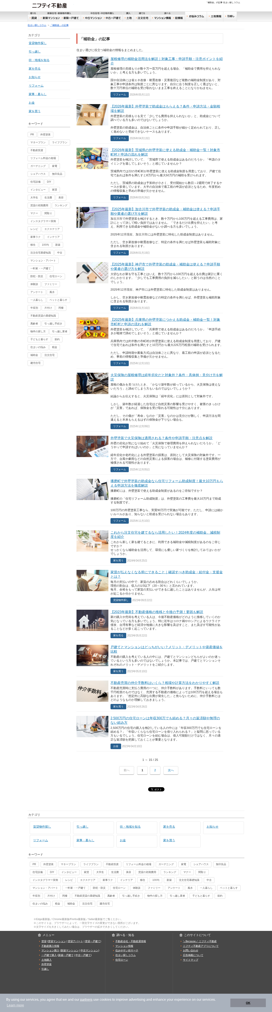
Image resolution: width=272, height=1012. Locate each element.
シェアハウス (38, 173)
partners (86, 999)
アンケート (36, 292)
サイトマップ (190, 959)
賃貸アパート (75, 941)
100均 (45, 244)
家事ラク (35, 236)
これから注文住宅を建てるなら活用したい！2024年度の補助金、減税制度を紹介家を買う (149, 546)
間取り (48, 213)
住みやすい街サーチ (179, 18)
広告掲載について (193, 955)
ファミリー (50, 284)
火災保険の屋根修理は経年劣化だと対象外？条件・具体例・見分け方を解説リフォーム (149, 399)
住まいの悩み (38, 347)
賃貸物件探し (38, 43)
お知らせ (35, 77)
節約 (57, 339)
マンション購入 (50, 950)
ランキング (61, 205)
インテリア (53, 236)
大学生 (34, 197)
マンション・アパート (43, 260)
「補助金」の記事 (59, 25)
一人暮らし (36, 299)
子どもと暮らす (39, 339)
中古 (59, 252)
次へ (171, 770)
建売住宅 (35, 362)
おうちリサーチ (161, 18)
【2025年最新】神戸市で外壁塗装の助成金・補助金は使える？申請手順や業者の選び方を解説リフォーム (149, 285)
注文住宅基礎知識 (40, 252)
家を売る (35, 68)
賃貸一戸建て (92, 941)
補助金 (34, 355)
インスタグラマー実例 (43, 221)
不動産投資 (36, 150)
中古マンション (92, 18)
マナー (34, 213)
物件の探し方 (38, 331)
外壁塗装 (45, 134)
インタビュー (38, 189)
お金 (32, 102)
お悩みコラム (196, 17)
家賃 (54, 189)
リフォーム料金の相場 (43, 158)
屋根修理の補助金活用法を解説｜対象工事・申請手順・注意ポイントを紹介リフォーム (149, 76)
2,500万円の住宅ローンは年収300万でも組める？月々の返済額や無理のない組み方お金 (149, 731)
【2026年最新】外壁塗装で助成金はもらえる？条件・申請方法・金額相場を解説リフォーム (149, 121)
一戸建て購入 (49, 955)
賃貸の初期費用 (39, 205)
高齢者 (34, 323)
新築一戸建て (71, 18)
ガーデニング (38, 166)
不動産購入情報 (50, 946)
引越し (230, 17)
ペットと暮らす (58, 299)
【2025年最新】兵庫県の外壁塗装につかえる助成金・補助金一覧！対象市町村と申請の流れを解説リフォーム (149, 340)
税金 (54, 347)
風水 (52, 292)
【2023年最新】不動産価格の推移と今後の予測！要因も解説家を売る (149, 623)
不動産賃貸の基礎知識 (43, 315)
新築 (57, 244)
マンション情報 (124, 946)
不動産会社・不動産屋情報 (130, 941)
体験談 (34, 284)
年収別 (34, 307)
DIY (49, 181)
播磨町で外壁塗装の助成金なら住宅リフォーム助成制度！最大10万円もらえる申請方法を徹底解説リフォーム (149, 500)
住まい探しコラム (37, 25)
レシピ (34, 229)
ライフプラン (59, 142)
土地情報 (215, 17)
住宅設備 (35, 181)
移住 (32, 244)
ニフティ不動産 (52, 5)
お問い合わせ (190, 950)
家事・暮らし (38, 94)
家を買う (35, 111)
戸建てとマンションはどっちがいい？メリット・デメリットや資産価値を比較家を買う (149, 658)
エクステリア (52, 229)
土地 (128, 18)
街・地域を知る (39, 60)
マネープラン (38, 142)
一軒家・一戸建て (40, 268)
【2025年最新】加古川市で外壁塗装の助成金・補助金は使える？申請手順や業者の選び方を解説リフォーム (149, 230)
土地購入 (46, 959)
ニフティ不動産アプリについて (201, 946)
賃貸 (33, 18)
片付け (48, 307)
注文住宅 (142, 18)
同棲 (61, 307)
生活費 (48, 197)
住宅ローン (56, 276)
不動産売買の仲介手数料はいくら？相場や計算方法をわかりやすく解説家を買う (149, 693)
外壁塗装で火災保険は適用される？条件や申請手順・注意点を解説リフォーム (149, 452)
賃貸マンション (57, 941)
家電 (54, 166)
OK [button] (248, 1003)
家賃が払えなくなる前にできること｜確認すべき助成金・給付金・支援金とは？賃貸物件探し (149, 585)
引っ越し (35, 51)
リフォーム (36, 85)
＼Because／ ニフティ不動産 (200, 941)
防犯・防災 (36, 276)
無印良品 (57, 173)
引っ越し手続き (53, 323)
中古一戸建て (113, 18)
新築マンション (50, 18)
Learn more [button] (15, 1005)
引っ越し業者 (59, 331)
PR (32, 134)
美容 (61, 197)
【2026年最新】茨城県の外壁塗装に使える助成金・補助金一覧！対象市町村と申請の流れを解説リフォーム (149, 172)
